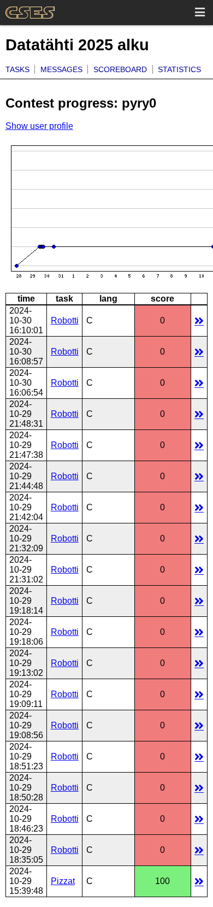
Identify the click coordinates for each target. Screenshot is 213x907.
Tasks (17, 69)
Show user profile (39, 126)
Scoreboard (120, 69)
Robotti (65, 320)
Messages (61, 69)
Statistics (179, 69)
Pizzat (63, 881)
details (199, 320)
